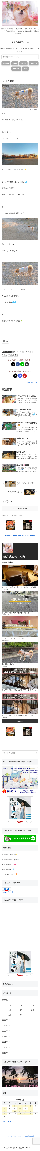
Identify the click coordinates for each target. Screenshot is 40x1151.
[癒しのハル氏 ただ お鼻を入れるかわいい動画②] (20, 678)
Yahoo (23, 63)
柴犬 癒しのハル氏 (14, 556)
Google (6, 63)
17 (20, 1111)
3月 (32, 1005)
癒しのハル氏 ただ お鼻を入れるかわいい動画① (21, 715)
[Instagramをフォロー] (20, 375)
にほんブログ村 (8, 892)
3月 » (9, 1121)
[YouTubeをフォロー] (25, 375)
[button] (27, 364)
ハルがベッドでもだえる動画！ (14, 638)
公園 (23, 352)
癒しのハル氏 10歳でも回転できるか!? (16, 613)
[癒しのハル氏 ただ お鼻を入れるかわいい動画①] (20, 703)
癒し (11, 355)
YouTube (33, 63)
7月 (9, 1015)
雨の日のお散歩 (8, 664)
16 (15, 1111)
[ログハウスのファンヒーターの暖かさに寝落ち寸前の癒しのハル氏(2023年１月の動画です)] (20, 575)
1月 (9, 1005)
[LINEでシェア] (22, 364)
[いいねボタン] (3, 341)
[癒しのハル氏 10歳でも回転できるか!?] (20, 601)
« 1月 (4, 1121)
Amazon (16, 69)
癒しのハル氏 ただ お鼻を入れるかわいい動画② (21, 690)
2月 (21, 1005)
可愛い (30, 352)
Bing (15, 63)
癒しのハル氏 (8, 352)
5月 (21, 1010)
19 (30, 1111)
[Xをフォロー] (15, 375)
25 (25, 1114)
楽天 (25, 68)
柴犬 (5, 355)
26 (30, 1114)
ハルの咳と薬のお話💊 (9, 855)
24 (20, 1114)
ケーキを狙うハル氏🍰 (9, 874)
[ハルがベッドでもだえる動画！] (20, 626)
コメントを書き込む (20, 508)
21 (4, 1114)
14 (4, 1111)
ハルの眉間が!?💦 (8, 869)
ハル (17, 352)
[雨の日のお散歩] (20, 652)
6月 (32, 1010)
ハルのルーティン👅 (9, 864)
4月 (9, 1010)
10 (20, 1108)
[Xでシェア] (13, 364)
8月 (21, 1015)
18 (25, 1111)
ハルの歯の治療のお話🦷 (10, 859)
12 (30, 1108)
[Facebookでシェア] (18, 364)
